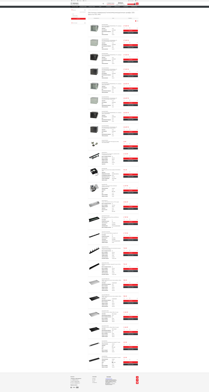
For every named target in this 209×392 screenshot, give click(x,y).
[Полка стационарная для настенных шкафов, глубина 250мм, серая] (94, 282)
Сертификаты (94, 382)
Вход (137, 0)
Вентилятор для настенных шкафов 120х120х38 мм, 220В (111, 170)
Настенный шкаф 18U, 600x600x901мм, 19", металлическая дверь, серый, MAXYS (109, 99)
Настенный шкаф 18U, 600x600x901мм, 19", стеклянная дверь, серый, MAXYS (111, 84)
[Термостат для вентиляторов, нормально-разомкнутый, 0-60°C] (94, 188)
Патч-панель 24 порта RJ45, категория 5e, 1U (110, 233)
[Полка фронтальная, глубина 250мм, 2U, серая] (94, 314)
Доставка (79, 0)
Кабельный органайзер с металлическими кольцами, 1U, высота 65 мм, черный (111, 249)
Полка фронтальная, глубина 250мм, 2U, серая (110, 312)
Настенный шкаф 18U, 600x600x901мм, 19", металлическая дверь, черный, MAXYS (109, 128)
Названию (130, 18)
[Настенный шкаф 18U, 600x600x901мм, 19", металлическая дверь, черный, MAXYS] (94, 129)
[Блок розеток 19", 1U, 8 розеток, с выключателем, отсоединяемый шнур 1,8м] (94, 156)
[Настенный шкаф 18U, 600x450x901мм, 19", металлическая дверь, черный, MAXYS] (94, 71)
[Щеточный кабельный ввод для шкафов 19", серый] (94, 344)
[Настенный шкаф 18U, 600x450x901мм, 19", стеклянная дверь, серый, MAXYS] (94, 28)
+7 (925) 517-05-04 (110, 3)
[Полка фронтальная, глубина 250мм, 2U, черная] (94, 329)
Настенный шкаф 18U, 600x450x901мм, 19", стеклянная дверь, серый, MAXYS (111, 26)
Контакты (74, 0)
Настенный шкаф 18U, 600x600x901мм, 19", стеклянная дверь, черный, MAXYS (111, 113)
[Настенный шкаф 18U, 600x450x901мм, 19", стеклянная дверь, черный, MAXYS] (94, 57)
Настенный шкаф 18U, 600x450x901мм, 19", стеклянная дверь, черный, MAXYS (111, 55)
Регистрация (131, 0)
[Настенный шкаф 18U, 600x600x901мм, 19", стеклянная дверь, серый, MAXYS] (94, 86)
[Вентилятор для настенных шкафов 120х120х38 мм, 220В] (94, 172)
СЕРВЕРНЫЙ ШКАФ (109, 378)
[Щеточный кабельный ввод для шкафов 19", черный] (94, 359)
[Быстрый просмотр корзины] (134, 4)
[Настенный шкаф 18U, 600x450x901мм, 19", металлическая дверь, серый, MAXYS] (94, 42)
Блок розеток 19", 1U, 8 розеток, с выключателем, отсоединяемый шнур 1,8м (110, 154)
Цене (113, 18)
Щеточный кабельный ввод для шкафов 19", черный (111, 357)
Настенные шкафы (95, 9)
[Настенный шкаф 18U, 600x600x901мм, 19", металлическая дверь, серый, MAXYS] (94, 100)
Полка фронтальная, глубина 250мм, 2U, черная (110, 327)
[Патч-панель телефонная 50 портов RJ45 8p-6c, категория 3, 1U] (94, 219)
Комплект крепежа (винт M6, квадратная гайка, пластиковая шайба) (110, 142)
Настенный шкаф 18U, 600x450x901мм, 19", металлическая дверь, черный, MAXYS (109, 70)
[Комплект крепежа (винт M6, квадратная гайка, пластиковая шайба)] (94, 144)
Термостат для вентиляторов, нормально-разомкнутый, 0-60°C (109, 186)
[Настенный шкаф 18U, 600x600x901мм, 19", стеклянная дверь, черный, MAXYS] (94, 115)
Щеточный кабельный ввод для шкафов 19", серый (111, 342)
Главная (90, 9)
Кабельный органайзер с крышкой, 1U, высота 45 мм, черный (111, 265)
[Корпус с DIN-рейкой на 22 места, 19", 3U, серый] (94, 204)
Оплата (85, 0)
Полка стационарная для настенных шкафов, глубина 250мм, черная (111, 297)
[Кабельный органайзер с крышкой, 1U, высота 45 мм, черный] (94, 266)
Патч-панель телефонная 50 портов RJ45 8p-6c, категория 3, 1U (110, 218)
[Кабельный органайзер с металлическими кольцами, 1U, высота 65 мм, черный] (94, 250)
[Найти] (103, 4)
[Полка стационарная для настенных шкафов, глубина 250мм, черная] (94, 298)
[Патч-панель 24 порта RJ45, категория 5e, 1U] (94, 235)
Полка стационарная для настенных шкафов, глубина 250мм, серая (111, 281)
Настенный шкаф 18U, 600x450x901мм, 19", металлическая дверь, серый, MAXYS (109, 41)
